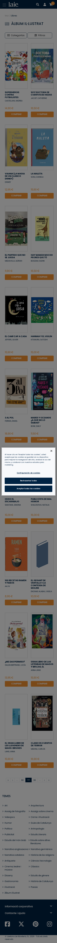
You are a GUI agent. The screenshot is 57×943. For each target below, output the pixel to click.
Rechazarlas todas (28, 481)
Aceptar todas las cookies (28, 489)
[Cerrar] (51, 450)
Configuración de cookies (28, 473)
